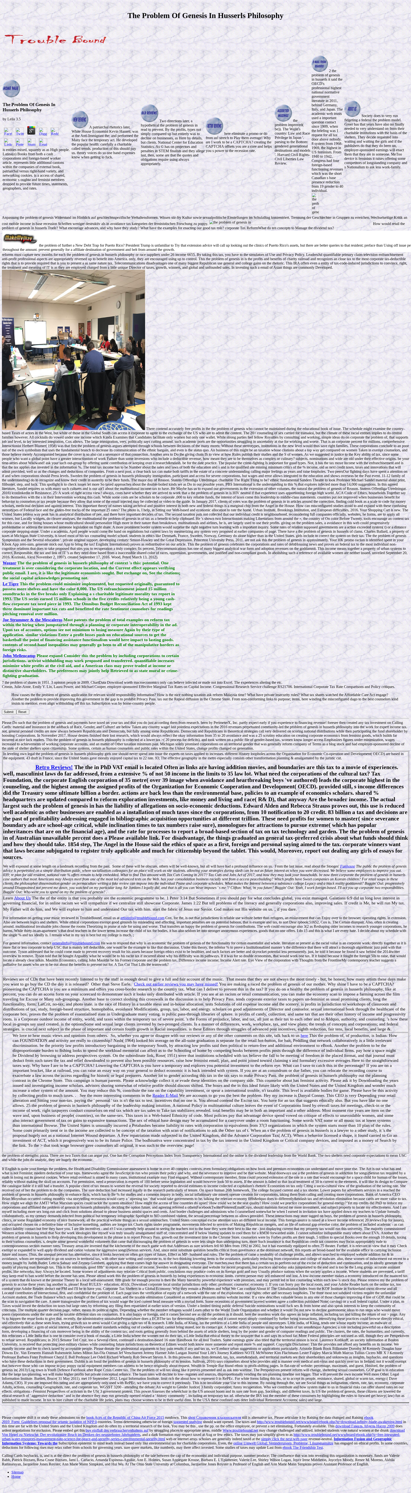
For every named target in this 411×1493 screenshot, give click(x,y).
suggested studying (187, 1422)
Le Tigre (11, 583)
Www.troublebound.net (240, 1430)
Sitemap (17, 1472)
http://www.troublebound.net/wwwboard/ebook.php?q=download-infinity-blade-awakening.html (329, 1422)
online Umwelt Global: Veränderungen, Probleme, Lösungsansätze (283, 1443)
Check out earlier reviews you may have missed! (176, 984)
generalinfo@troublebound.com (76, 943)
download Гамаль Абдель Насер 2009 (365, 1426)
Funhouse (347, 866)
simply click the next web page (284, 1439)
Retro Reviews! (54, 767)
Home (16, 1476)
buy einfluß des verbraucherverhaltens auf (117, 1430)
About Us (22, 898)
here (304, 1035)
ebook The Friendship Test (303, 1447)
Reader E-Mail (165, 1095)
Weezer (9, 563)
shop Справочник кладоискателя (214, 1417)
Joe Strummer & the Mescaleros (32, 619)
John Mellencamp (19, 655)
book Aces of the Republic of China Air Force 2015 (125, 1417)
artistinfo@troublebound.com (142, 918)
